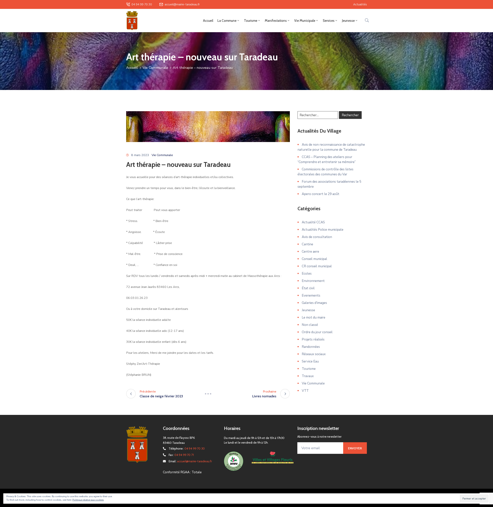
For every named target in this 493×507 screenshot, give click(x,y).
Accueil (208, 21)
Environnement (313, 281)
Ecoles (307, 273)
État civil (308, 288)
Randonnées (311, 347)
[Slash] (208, 394)
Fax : (181, 455)
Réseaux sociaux (314, 354)
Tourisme (309, 369)
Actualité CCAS (313, 222)
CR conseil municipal (317, 266)
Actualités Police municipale (322, 229)
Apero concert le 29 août (320, 194)
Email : (190, 461)
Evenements (311, 295)
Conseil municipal (314, 259)
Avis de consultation (317, 237)
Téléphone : (187, 448)
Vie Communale (155, 67)
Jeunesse (308, 310)
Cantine (307, 244)
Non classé (310, 325)
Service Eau (310, 361)
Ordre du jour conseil (317, 332)
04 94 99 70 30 (142, 4)
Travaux (308, 376)
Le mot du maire (313, 317)
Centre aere (310, 251)
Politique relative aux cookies (88, 499)
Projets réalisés (313, 339)
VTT (305, 390)
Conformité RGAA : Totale (182, 472)
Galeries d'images (314, 303)
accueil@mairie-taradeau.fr (182, 4)
